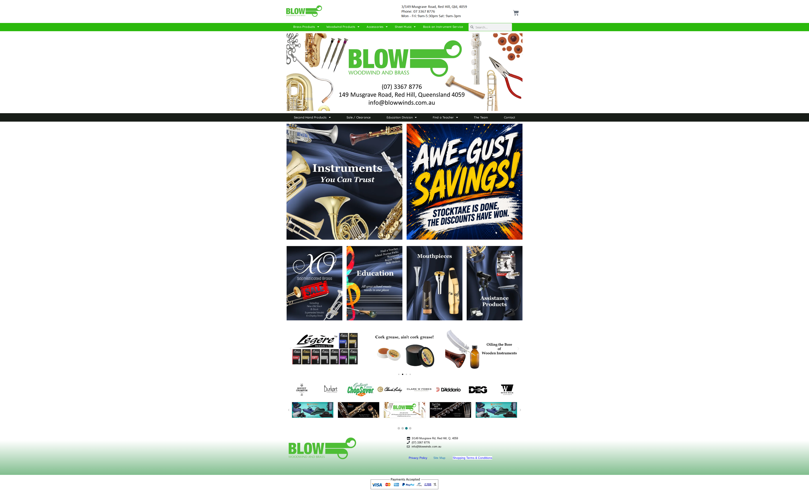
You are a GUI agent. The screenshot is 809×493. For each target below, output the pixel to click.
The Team (481, 117)
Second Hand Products (310, 117)
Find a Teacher (443, 117)
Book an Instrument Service (443, 27)
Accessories (375, 27)
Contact (509, 117)
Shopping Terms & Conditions (472, 457)
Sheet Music (403, 27)
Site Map (439, 457)
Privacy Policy (418, 457)
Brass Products (304, 27)
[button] (291, 349)
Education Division (400, 117)
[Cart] (515, 11)
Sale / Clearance (359, 117)
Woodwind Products (340, 27)
